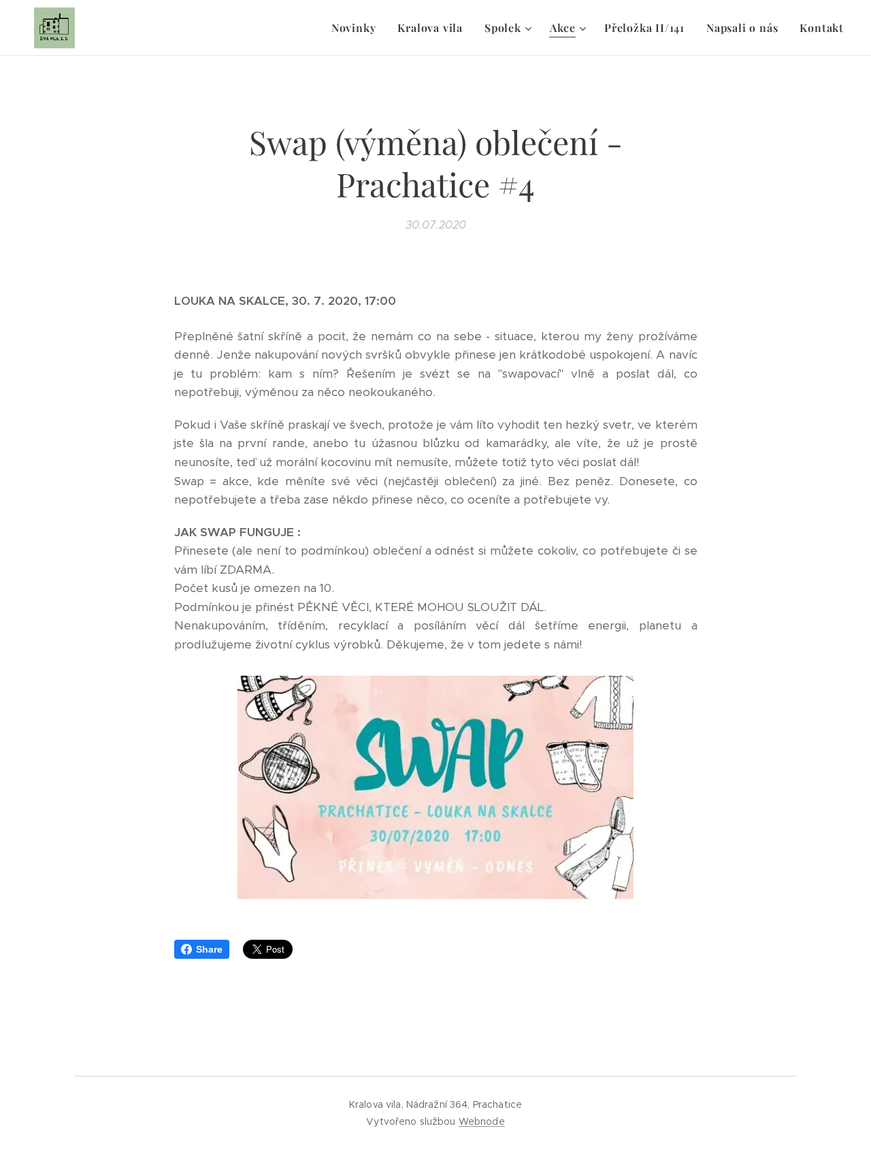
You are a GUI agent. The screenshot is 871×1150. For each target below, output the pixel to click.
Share (209, 949)
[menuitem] (357, 28)
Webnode (482, 1121)
